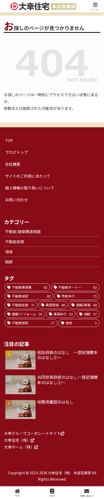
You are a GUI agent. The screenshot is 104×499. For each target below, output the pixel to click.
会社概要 (12, 164)
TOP (9, 140)
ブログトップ (16, 152)
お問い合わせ (16, 199)
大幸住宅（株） (17, 440)
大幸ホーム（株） (19, 447)
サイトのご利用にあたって (27, 176)
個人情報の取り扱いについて (29, 187)
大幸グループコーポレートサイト (32, 433)
